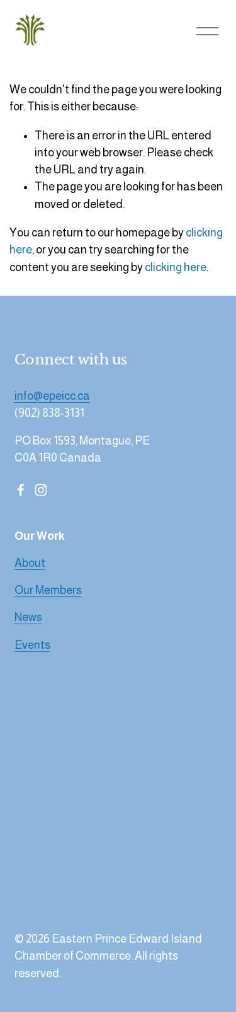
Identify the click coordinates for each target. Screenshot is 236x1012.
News (28, 617)
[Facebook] (20, 490)
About (29, 563)
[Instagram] (41, 490)
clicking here (175, 267)
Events (32, 645)
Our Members (48, 590)
